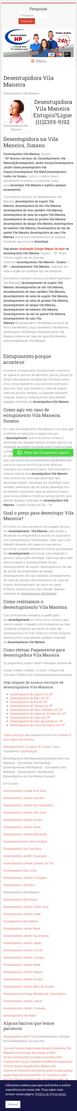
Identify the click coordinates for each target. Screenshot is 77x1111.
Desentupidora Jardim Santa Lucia (25, 907)
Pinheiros (30, 1079)
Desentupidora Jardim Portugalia (24, 878)
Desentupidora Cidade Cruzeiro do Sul (28, 863)
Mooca (53, 1070)
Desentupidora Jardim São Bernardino (28, 805)
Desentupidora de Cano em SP (30, 717)
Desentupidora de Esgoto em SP (31, 694)
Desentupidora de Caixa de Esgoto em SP (37, 725)
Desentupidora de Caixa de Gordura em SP (38, 713)
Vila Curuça (21, 1061)
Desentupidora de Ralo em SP (29, 698)
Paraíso (20, 1048)
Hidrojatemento (13, 747)
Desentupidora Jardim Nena (21, 928)
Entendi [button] (13, 1104)
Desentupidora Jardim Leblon (22, 1001)
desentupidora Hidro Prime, (21, 1036)
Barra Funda (32, 1057)
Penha (21, 1070)
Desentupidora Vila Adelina (20, 921)
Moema (43, 1070)
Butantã (47, 1048)
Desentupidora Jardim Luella (22, 914)
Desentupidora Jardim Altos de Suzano (29, 986)
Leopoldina (48, 1057)
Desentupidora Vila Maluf (19, 1015)
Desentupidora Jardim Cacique (23, 957)
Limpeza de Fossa (38, 747)
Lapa (33, 1052)
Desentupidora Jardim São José (24, 812)
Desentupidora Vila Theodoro (22, 849)
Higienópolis (33, 1048)
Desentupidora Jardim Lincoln (22, 950)
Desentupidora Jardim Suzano (23, 979)
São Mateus (42, 1066)
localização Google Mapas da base (42, 249)
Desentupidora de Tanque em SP (31, 706)
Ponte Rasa (13, 1066)
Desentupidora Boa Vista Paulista (25, 841)
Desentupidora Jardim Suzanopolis (26, 936)
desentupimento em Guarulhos (40, 1075)
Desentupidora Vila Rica (18, 885)
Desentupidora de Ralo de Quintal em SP (36, 721)
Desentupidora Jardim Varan (22, 827)
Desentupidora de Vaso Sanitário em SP (36, 710)
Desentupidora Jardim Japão (22, 943)
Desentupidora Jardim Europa (22, 820)
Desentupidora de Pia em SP (28, 702)
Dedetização (29, 751)
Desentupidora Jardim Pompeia (24, 1008)
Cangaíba (28, 1066)
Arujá (26, 1052)
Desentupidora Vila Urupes (20, 899)
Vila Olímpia (16, 1079)
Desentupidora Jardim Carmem (23, 798)
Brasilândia (48, 1061)
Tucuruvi (8, 1048)
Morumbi (31, 1070)
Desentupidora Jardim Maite (21, 965)
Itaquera (42, 1052)
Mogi (62, 1070)
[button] (43, 452)
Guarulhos (58, 1048)
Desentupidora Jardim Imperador (25, 856)
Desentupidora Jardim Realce (22, 972)
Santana (18, 1057)
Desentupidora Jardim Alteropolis (25, 834)
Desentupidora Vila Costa (19, 870)
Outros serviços (13, 735)
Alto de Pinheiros (48, 1079)
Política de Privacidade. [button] (51, 1094)
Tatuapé (34, 1061)
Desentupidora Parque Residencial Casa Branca (34, 994)
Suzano (17, 1052)
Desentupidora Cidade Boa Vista (24, 791)
